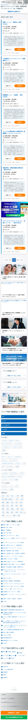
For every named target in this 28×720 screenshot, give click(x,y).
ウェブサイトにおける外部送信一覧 (10, 706)
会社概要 (3, 694)
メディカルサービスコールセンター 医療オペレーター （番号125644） (14, 221)
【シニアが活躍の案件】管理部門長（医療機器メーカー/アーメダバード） (14, 132)
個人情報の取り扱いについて (8, 702)
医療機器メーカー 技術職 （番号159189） (13, 96)
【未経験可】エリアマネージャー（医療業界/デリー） (14, 59)
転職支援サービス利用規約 (7, 698)
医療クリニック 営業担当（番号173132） (12, 23)
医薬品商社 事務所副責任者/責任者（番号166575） (13, 168)
